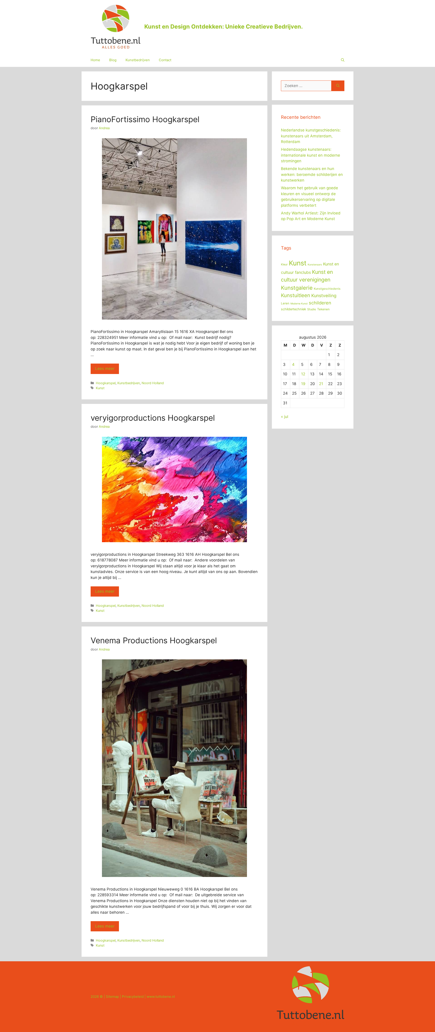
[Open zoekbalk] (342, 60)
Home (95, 60)
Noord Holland (153, 383)
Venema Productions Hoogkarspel (154, 640)
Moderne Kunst (299, 303)
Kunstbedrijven (138, 60)
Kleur (284, 264)
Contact (165, 60)
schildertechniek (293, 309)
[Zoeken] (337, 85)
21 (321, 383)
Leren (285, 303)
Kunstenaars (315, 264)
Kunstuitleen (295, 295)
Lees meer (104, 368)
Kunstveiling (323, 295)
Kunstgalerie (297, 287)
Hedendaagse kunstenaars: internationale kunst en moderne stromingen (310, 155)
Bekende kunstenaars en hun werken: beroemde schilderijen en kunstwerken (312, 174)
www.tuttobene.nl (161, 996)
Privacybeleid (133, 996)
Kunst (100, 388)
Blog (112, 60)
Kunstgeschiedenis (327, 288)
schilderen (320, 303)
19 (303, 383)
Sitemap (112, 996)
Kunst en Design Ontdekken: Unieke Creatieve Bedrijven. (223, 26)
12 (303, 374)
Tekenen (323, 309)
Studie (311, 309)
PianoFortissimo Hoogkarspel (145, 119)
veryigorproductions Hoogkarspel (153, 418)
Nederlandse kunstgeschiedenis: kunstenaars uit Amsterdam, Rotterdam (311, 136)
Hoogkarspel (106, 383)
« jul (284, 416)
